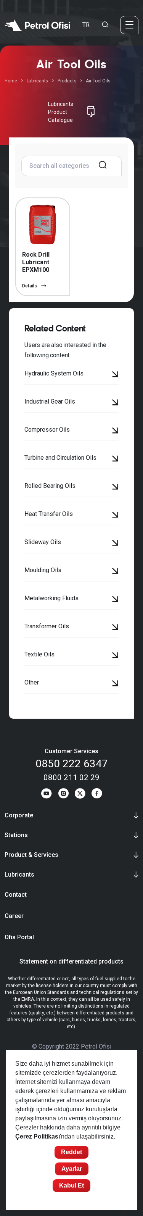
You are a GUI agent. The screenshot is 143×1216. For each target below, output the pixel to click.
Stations (16, 835)
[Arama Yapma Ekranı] (105, 25)
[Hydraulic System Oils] (115, 375)
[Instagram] (63, 794)
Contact (16, 894)
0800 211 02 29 (71, 777)
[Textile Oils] (115, 656)
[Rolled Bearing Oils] (115, 487)
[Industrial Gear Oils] (115, 403)
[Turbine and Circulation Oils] (115, 459)
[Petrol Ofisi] (37, 25)
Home (11, 81)
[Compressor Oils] (115, 431)
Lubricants (37, 81)
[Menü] (129, 25)
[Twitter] (80, 794)
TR (86, 24)
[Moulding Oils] (115, 571)
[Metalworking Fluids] (115, 599)
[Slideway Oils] (115, 543)
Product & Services (31, 854)
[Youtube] (46, 794)
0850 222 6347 (71, 763)
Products (67, 81)
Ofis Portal (19, 937)
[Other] (115, 684)
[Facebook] (96, 794)
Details (30, 286)
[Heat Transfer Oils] (115, 515)
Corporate (19, 815)
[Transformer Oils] (115, 627)
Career (14, 915)
